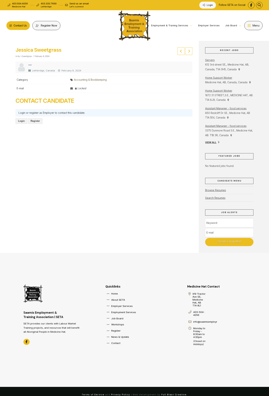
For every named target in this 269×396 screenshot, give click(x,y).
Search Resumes (215, 197)
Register (35, 121)
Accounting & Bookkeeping (90, 79)
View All (210, 142)
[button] (259, 5)
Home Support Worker (218, 77)
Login (21, 121)
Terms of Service (93, 394)
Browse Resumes (215, 190)
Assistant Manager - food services (225, 108)
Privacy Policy (120, 394)
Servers (210, 60)
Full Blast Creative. (174, 394)
